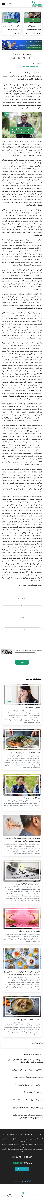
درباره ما (38, 1134)
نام (22, 605)
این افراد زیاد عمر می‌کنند (31, 798)
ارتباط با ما (28, 1134)
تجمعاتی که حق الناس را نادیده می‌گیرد (27, 1069)
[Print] (13, 58)
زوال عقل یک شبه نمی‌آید (32, 1092)
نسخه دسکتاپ (22, 1169)
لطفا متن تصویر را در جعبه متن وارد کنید (29, 650)
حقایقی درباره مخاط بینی (31, 708)
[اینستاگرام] (23, 1157)
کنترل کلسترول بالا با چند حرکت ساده (28, 1100)
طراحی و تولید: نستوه (20, 1181)
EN (10, 4)
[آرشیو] (13, 1157)
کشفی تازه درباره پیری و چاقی (29, 931)
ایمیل (22, 617)
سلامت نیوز (33, 4)
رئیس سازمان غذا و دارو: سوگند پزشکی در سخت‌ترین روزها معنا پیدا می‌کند (26, 1116)
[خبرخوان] (16, 1157)
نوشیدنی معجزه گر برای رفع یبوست (27, 1019)
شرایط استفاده (8, 1134)
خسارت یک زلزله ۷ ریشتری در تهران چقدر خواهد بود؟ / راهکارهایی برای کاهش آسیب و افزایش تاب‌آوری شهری (22, 76)
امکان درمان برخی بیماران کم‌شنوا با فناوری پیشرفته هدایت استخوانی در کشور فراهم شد (22, 839)
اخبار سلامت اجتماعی (30, 66)
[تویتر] (20, 1157)
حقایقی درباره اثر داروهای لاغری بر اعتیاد (25, 884)
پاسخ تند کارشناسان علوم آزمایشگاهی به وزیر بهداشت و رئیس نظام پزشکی (25, 1060)
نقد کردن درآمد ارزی (36, 1043)
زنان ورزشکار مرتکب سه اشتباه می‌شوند (27, 1107)
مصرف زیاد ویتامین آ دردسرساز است (28, 1077)
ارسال (22, 662)
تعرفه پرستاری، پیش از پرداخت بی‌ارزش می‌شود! (11, 29)
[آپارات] (30, 1157)
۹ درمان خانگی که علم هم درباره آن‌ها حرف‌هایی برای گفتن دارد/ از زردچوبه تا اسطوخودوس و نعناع (22, 973)
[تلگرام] (27, 1157)
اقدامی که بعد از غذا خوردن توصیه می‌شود (25, 753)
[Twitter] (24, 58)
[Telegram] (19, 58)
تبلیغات (19, 1134)
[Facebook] (29, 58)
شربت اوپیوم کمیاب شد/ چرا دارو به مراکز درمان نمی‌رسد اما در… (33, 29)
